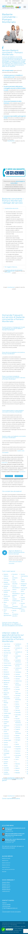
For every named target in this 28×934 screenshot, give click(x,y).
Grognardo (18, 748)
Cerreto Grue (18, 681)
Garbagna (17, 740)
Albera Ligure (7, 646)
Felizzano (17, 710)
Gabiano (17, 735)
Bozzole (6, 707)
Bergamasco (7, 680)
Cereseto (17, 678)
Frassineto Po (18, 725)
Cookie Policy (4, 462)
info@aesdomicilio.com (12, 908)
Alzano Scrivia (7, 663)
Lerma (16, 759)
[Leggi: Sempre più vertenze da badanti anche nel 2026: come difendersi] (3, 828)
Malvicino (17, 763)
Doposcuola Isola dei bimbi (24, 589)
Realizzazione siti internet (8, 848)
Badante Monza (6, 886)
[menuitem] (24, 7)
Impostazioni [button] (22, 471)
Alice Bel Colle (7, 653)
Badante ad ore (5, 860)
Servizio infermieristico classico (15, 587)
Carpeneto (6, 738)
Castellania (6, 770)
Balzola (5, 669)
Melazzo (17, 768)
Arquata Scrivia (7, 665)
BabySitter (4, 871)
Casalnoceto (7, 757)
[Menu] (24, 7)
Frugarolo (17, 729)
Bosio (5, 705)
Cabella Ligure (7, 713)
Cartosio (6, 744)
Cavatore (17, 674)
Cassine (6, 765)
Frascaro (17, 718)
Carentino (6, 733)
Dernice (17, 704)
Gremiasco (18, 746)
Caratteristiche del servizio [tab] (11, 208)
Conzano (17, 689)
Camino (6, 719)
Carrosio (6, 742)
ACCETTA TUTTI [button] (19, 476)
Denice (17, 701)
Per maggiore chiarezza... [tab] (11, 267)
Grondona (17, 751)
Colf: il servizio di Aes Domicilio (8, 869)
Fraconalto (18, 712)
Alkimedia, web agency (17, 846)
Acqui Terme (7, 644)
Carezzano (6, 736)
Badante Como (6, 884)
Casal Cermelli (7, 747)
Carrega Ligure (7, 740)
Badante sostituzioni (6, 862)
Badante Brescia (6, 889)
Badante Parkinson (6, 867)
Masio (16, 766)
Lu (16, 761)
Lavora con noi (6, 891)
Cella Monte (18, 676)
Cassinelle (6, 768)
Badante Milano (6, 882)
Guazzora (17, 753)
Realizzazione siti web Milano (7, 932)
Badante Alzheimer (6, 864)
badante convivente (16, 57)
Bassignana (6, 674)
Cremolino (17, 695)
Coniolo (17, 687)
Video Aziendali (16, 932)
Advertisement (11, 141)
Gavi (16, 742)
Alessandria (6, 648)
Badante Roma (6, 887)
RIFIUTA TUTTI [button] (9, 476)
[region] (14, 237)
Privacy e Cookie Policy (19, 928)
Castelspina (18, 672)
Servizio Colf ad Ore (23, 599)
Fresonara (17, 727)
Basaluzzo (6, 672)
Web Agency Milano (17, 930)
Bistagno (6, 686)
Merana (17, 770)
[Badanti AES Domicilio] (11, 7)
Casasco (6, 759)
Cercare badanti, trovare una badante (11, 911)
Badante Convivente (6, 858)
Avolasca (6, 667)
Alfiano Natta (7, 650)
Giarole (17, 744)
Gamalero (17, 737)
